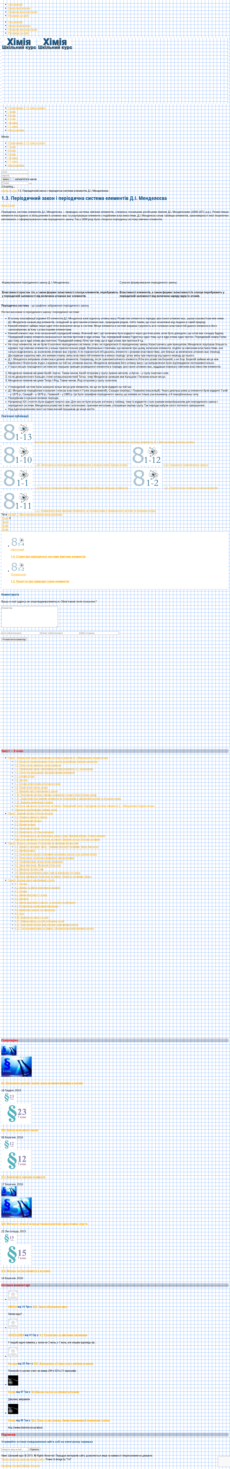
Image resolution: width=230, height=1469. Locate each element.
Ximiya (11, 1391)
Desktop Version (11, 1465)
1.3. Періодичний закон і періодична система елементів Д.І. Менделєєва (54, 769)
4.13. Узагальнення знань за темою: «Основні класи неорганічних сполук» (54, 928)
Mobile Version (31, 1465)
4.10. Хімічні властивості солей (31, 917)
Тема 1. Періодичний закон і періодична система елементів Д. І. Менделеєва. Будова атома (58, 757)
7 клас (12, 111)
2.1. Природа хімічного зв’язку (31, 817)
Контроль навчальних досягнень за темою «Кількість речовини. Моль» (53, 876)
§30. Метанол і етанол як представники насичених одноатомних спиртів (44, 1224)
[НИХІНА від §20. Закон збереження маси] (13, 1299)
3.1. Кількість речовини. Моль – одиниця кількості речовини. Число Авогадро (56, 846)
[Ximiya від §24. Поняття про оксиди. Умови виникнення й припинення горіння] (13, 1413)
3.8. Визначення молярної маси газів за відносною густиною (47, 872)
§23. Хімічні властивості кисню (19, 1130)
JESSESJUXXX (16, 1335)
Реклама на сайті (18, 15)
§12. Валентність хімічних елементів (23, 1177)
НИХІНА (12, 1306)
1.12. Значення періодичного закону (34, 802)
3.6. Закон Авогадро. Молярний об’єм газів (38, 865)
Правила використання (22, 11)
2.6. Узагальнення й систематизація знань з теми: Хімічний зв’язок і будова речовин (60, 835)
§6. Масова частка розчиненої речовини (55, 1391)
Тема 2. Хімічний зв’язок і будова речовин (30, 813)
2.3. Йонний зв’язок (25, 824)
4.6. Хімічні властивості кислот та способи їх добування (45, 902)
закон (48, 514)
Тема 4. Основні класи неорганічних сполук (31, 880)
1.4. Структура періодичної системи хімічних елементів (48, 556)
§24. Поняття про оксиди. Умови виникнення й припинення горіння (70, 1420)
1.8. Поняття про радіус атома (31, 787)
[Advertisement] (102, 80)
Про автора (15, 4)
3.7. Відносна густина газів (29, 869)
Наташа (12, 1363)
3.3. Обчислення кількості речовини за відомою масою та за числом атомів (56, 854)
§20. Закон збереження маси (50, 1306)
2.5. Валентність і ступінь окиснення (34, 832)
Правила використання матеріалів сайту (22, 1459)
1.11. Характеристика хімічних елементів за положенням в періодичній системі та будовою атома (68, 798)
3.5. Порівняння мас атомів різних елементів (39, 861)
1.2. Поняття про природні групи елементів (40, 581)
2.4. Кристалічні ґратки (27, 828)
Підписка (34, 1449)
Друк (4, 205)
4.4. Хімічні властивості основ (31, 895)
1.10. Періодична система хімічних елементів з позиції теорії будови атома (55, 795)
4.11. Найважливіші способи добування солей (39, 921)
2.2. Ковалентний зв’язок (28, 821)
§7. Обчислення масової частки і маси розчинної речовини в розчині (42, 1083)
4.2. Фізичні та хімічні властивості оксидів (37, 887)
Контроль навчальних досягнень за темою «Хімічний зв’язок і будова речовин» (57, 839)
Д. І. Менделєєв (24, 514)
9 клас (12, 119)
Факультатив (16, 130)
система (57, 514)
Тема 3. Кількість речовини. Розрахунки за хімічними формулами (43, 843)
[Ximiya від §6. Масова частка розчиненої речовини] (13, 1384)
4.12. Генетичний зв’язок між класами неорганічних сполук (46, 924)
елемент (39, 514)
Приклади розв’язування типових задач (36, 809)
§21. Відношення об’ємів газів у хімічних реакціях (63, 1363)
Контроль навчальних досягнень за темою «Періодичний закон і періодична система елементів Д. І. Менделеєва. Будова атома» (85, 806)
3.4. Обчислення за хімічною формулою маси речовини (44, 858)
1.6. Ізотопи (21, 780)
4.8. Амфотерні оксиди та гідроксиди (35, 910)
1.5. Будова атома (24, 776)
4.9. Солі (19, 913)
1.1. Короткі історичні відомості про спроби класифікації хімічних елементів (56, 761)
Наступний (17, 549)
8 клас (12, 115)
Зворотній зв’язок (19, 8)
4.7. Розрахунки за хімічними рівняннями (36, 906)
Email (11, 205)
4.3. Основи (21, 891)
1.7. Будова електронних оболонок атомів (37, 783)
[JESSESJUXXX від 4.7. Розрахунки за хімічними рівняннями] (13, 1327)
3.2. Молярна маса (25, 850)
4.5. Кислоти (21, 898)
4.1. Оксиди (21, 884)
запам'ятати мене (26, 179)
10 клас (13, 122)
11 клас (13, 126)
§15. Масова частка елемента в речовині (25, 1271)
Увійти (6, 179)
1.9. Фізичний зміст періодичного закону (36, 791)
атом (11, 514)
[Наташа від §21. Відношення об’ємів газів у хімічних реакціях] (13, 1356)
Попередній (18, 574)
